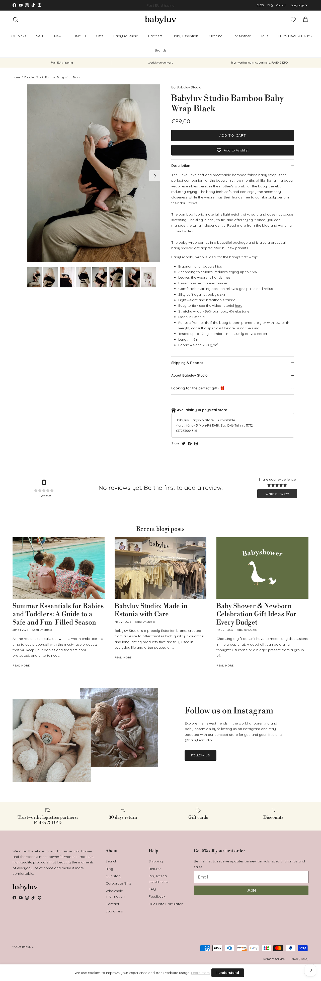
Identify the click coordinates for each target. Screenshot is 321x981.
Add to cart (232, 135)
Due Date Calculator (166, 904)
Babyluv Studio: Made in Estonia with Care (151, 610)
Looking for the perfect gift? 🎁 (197, 388)
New (57, 36)
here (238, 305)
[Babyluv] (160, 20)
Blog (109, 868)
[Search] (16, 20)
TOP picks (17, 36)
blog (266, 225)
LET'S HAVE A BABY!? (295, 36)
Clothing (215, 36)
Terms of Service (274, 959)
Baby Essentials (186, 36)
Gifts (99, 36)
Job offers (114, 911)
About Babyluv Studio (189, 375)
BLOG (260, 5)
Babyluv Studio (125, 36)
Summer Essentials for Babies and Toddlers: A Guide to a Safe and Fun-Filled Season (58, 614)
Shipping (156, 861)
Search (111, 861)
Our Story (114, 876)
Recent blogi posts (160, 529)
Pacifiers (155, 36)
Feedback (157, 896)
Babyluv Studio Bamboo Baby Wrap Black (52, 77)
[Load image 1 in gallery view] (93, 173)
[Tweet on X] (183, 443)
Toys (264, 36)
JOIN (251, 890)
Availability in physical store (202, 410)
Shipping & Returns (187, 362)
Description (180, 165)
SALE (40, 36)
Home (16, 77)
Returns (155, 868)
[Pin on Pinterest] (196, 443)
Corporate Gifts (118, 883)
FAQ (270, 5)
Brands (161, 50)
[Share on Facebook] (190, 443)
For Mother (241, 36)
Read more (21, 665)
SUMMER (78, 36)
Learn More (200, 972)
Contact (281, 5)
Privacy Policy (299, 959)
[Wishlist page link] (293, 19)
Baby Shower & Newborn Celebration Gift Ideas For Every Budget (256, 614)
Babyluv (27, 947)
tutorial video (182, 231)
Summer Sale (149, 5)
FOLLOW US (200, 755)
